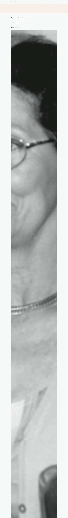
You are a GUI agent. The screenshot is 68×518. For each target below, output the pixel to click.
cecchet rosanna (17, 1)
